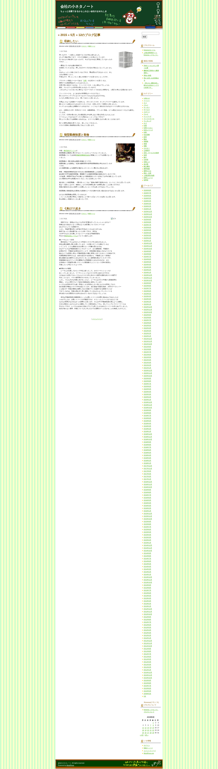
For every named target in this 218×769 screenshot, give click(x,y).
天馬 (84, 80)
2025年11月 (148, 214)
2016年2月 (147, 508)
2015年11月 (148, 516)
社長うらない (148, 128)
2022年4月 (147, 328)
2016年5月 (147, 500)
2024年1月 (147, 272)
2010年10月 (148, 678)
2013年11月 (148, 580)
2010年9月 (147, 680)
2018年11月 (148, 437)
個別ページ (91, 46)
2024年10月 (148, 249)
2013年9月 (147, 585)
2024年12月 (148, 243)
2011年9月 (147, 649)
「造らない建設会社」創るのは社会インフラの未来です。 (151, 85)
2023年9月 (147, 283)
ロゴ (145, 123)
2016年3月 (147, 505)
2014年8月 (147, 556)
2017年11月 (148, 468)
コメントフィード (150, 751)
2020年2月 (147, 397)
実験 (145, 146)
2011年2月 (147, 667)
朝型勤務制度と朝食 (76, 134)
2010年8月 (147, 683)
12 (145, 728)
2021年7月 (147, 352)
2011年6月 (147, 656)
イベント (147, 100)
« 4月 (142, 735)
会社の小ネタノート (77, 6)
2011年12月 (148, 641)
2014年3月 (147, 569)
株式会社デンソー (70, 151)
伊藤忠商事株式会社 (82, 155)
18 (143, 730)
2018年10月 (148, 439)
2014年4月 (147, 566)
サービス (147, 110)
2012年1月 (147, 638)
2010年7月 (147, 686)
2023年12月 (148, 275)
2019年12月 (148, 402)
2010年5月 (147, 691)
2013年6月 (147, 593)
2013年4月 (147, 598)
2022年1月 (147, 336)
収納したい (71, 41)
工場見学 (147, 150)
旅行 (145, 157)
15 (153, 728)
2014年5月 (147, 564)
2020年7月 (147, 384)
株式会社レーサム (71, 236)
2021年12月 (148, 339)
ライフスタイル (149, 119)
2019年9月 (147, 410)
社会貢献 (147, 134)
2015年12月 (148, 513)
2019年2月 (147, 429)
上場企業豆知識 (149, 175)
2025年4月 (147, 233)
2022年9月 (147, 315)
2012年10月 (148, 614)
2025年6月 (147, 227)
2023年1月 (147, 304)
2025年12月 (148, 211)
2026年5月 (147, 198)
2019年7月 (147, 415)
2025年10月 (148, 217)
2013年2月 (147, 604)
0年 (145, 696)
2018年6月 (147, 450)
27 (148, 733)
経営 (145, 137)
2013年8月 (147, 588)
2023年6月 (147, 291)
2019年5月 (147, 421)
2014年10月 (148, 551)
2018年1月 (147, 463)
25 (143, 733)
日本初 (146, 159)
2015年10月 (148, 519)
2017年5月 (147, 471)
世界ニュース (148, 178)
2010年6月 (147, 688)
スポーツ (147, 112)
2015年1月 (147, 543)
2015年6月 (147, 529)
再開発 (146, 141)
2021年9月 (147, 347)
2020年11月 (148, 373)
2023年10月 (148, 280)
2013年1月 (147, 606)
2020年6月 (147, 386)
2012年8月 (147, 619)
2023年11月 (148, 278)
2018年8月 (147, 445)
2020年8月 (147, 381)
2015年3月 (147, 537)
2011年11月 (148, 643)
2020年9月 (147, 378)
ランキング (147, 121)
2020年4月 (147, 392)
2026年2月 (147, 206)
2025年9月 (147, 219)
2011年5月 (147, 659)
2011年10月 (148, 646)
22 (153, 730)
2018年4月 (147, 455)
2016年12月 (148, 482)
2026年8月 (147, 190)
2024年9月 (147, 251)
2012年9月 (147, 617)
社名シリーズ (148, 130)
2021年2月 (147, 365)
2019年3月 (147, 426)
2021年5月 (147, 357)
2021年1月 (147, 368)
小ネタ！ (84, 46)
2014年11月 (148, 548)
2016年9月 (147, 490)
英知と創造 (147, 75)
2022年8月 (147, 317)
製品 (145, 139)
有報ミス (147, 162)
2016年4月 (147, 503)
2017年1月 (147, 479)
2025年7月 (147, 225)
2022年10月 (148, 312)
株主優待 (147, 166)
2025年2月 (147, 238)
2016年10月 (148, 487)
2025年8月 (147, 222)
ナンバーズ (147, 116)
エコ (145, 103)
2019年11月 (148, 405)
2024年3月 (147, 267)
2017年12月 (148, 466)
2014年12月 (148, 545)
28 (151, 733)
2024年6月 (147, 259)
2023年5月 (147, 294)
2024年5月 (147, 262)
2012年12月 (148, 609)
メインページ (97, 319)
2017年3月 (147, 476)
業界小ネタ (147, 171)
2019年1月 (147, 431)
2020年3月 (147, 394)
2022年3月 (147, 331)
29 (153, 733)
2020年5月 (147, 389)
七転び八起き (72, 208)
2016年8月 (147, 492)
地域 (145, 144)
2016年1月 (147, 511)
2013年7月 (147, 590)
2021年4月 (147, 360)
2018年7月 (147, 447)
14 (151, 728)
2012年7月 (147, 622)
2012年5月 (147, 627)
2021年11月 (148, 341)
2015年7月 (147, 527)
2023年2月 (147, 302)
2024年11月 (148, 246)
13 (148, 728)
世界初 (146, 180)
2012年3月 (147, 633)
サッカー (147, 107)
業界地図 (147, 169)
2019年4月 (147, 423)
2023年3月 (147, 299)
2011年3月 (147, 664)
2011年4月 (147, 662)
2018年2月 (147, 460)
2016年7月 (147, 495)
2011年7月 (147, 654)
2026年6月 (147, 196)
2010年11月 (148, 675)
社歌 (145, 132)
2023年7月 (147, 288)
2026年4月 (147, 201)
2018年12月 (148, 434)
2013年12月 (148, 577)
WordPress (70, 765)
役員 (145, 155)
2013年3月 (147, 601)
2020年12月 (148, 370)
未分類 (146, 164)
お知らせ (147, 98)
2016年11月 (148, 484)
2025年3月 (147, 235)
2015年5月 (147, 532)
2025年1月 (147, 241)
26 (145, 733)
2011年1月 (147, 670)
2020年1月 (147, 400)
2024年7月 (147, 256)
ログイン (147, 745)
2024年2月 (147, 270)
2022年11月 (148, 309)
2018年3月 (147, 458)
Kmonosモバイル (149, 50)
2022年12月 (148, 307)
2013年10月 (148, 582)
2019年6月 (147, 418)
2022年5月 (147, 325)
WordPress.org (149, 753)
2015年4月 (147, 535)
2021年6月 (147, 354)
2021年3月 (147, 362)
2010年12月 (148, 672)
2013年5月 (147, 596)
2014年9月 (147, 553)
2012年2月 (147, 635)
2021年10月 (148, 344)
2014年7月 (147, 558)
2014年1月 (147, 574)
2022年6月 (147, 323)
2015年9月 (147, 521)
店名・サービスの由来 (151, 153)
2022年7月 (147, 320)
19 (145, 730)
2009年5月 (147, 694)
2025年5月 (147, 230)
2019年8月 (147, 413)
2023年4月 (147, 296)
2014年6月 (147, 561)
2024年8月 (147, 254)
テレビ (146, 114)
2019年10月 (148, 407)
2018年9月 (147, 442)
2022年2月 (147, 333)
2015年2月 (147, 540)
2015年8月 (147, 524)
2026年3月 (147, 203)
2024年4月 (147, 264)
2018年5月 (147, 453)
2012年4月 (147, 630)
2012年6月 (147, 625)
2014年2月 (147, 572)
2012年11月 (148, 611)
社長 (145, 125)
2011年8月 (147, 651)
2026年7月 (147, 193)
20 (148, 730)
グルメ (146, 105)
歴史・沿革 (147, 173)
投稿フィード (148, 748)
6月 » (146, 735)
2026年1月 (147, 209)
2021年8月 (147, 349)
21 (151, 730)
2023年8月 (147, 286)
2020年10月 (148, 376)
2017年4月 (147, 474)
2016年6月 (147, 498)
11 (143, 728)
